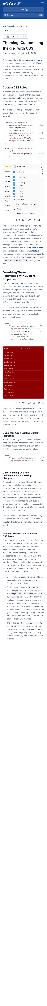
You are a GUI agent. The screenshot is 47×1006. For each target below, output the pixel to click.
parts (40, 60)
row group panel (36, 248)
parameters (28, 60)
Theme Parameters (24, 286)
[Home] (12, 3)
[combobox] (12, 31)
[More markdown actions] (25, 36)
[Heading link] (30, 87)
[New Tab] (34, 220)
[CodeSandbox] (38, 220)
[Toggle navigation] (42, 3)
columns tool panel (32, 251)
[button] (23, 15)
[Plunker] (43, 220)
